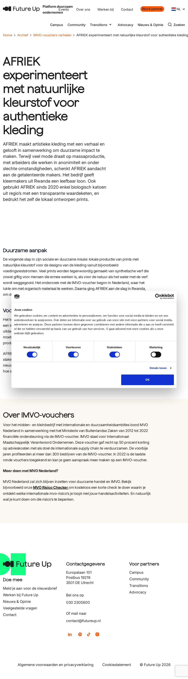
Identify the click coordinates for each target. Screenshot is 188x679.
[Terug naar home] (21, 9)
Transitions (138, 585)
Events (64, 9)
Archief (22, 35)
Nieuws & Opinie (150, 25)
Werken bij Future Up (20, 595)
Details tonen (158, 368)
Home (7, 35)
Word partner (152, 9)
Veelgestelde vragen (20, 608)
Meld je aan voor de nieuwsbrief (30, 588)
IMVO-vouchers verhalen (52, 35)
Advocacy (125, 25)
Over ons (83, 9)
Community (77, 25)
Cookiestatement (116, 665)
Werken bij (105, 9)
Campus (56, 25)
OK (147, 379)
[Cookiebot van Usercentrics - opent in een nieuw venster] (158, 296)
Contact (127, 9)
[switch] (73, 354)
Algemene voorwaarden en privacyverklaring (55, 665)
